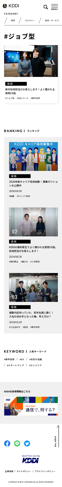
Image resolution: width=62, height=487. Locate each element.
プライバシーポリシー (45, 471)
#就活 (25, 327)
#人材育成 (35, 261)
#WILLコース (22, 98)
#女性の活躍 (35, 359)
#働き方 (24, 261)
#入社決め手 (14, 327)
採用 (13, 20)
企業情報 (9, 471)
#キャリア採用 (23, 196)
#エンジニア (35, 365)
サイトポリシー (24, 471)
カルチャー (30, 20)
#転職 (11, 196)
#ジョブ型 (9, 98)
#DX (22, 359)
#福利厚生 (13, 261)
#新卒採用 (35, 98)
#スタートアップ (15, 365)
